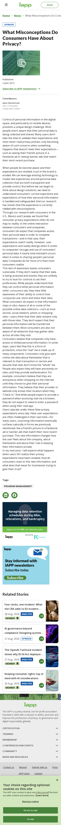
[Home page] (30, 704)
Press (55, 767)
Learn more (42, 795)
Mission (23, 767)
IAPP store (24, 773)
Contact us (8, 767)
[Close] (57, 780)
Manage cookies (30, 801)
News (17, 15)
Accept (30, 819)
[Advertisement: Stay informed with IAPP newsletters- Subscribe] (30, 565)
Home (6, 15)
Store (50, 4)
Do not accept (31, 810)
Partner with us (39, 767)
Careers (38, 773)
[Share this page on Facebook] (14, 495)
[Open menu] (6, 5)
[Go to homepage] (25, 4)
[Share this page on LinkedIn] (6, 495)
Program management (18, 486)
